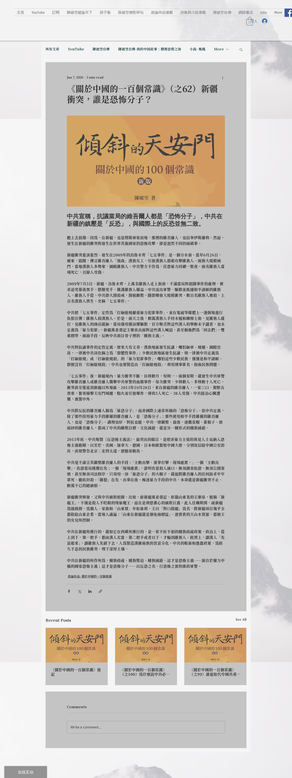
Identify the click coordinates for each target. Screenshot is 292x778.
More (219, 49)
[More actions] (222, 77)
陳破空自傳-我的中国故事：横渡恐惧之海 (149, 49)
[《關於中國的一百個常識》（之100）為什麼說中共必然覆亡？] (146, 645)
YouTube (76, 49)
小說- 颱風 (197, 49)
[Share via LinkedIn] (90, 591)
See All (241, 620)
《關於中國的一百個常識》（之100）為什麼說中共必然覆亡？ (145, 672)
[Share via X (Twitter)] (79, 591)
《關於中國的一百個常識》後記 (76, 672)
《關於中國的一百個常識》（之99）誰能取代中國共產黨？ (213, 672)
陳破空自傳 (101, 49)
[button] (241, 49)
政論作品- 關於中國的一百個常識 (90, 576)
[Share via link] (100, 591)
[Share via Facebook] (69, 591)
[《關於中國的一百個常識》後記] (77, 645)
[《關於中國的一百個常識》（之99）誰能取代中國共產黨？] (215, 645)
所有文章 (52, 49)
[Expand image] (146, 161)
